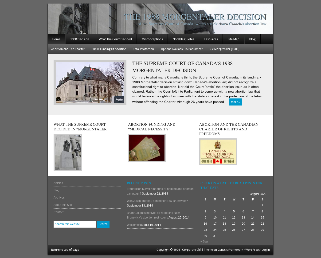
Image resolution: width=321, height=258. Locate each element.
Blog (252, 39)
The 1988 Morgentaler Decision (195, 16)
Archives (59, 197)
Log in (266, 249)
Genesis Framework (230, 249)
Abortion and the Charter (68, 49)
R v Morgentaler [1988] (224, 49)
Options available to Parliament (182, 49)
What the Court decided (115, 39)
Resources (211, 39)
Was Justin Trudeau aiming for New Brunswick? (157, 201)
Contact (58, 212)
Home (56, 39)
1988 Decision (79, 39)
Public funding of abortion (109, 49)
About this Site (63, 205)
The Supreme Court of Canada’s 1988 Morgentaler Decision (182, 67)
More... (235, 102)
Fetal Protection (143, 49)
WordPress (252, 249)
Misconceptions (152, 39)
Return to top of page (65, 249)
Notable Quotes (183, 39)
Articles (58, 183)
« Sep (204, 241)
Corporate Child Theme (197, 249)
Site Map (233, 39)
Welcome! (133, 225)
